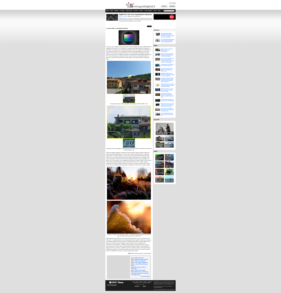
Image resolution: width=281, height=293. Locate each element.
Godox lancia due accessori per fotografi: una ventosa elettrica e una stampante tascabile (167, 55)
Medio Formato (129, 10)
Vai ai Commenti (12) (145, 276)
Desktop (137, 286)
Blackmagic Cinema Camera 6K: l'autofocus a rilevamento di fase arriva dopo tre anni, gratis (167, 105)
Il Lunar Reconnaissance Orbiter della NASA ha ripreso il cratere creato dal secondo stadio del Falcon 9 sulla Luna (167, 80)
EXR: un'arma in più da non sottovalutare (141, 253)
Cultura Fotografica (148, 10)
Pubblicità (150, 281)
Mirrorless (116, 10)
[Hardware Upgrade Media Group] (112, 286)
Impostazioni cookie (146, 282)
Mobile (144, 286)
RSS (140, 282)
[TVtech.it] (120, 283)
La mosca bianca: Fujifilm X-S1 (141, 262)
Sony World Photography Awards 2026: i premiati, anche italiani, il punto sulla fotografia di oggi (167, 40)
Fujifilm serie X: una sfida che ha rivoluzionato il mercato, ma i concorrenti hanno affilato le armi (140, 273)
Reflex (111, 10)
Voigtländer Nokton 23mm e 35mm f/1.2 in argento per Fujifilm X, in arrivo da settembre (167, 74)
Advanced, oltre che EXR (139, 270)
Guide (155, 10)
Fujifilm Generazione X (139, 257)
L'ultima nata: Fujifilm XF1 (139, 261)
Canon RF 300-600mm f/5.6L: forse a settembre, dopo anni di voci (167, 114)
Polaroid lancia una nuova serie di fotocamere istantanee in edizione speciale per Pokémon (167, 85)
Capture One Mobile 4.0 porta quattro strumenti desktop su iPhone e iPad (167, 70)
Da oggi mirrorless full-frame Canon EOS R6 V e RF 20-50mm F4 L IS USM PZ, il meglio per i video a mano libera (167, 35)
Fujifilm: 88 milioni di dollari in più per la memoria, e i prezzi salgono (167, 100)
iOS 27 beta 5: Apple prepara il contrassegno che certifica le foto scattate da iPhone (167, 109)
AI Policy (145, 281)
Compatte (122, 10)
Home (107, 10)
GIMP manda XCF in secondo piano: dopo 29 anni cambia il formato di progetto (167, 90)
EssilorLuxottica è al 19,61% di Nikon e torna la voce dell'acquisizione (167, 50)
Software (141, 10)
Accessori (136, 10)
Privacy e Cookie (139, 281)
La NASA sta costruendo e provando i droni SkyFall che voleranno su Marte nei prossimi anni (167, 95)
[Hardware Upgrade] (113, 283)
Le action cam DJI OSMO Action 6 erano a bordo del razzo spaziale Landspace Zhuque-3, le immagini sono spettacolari (167, 60)
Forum (159, 10)
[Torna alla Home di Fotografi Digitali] (140, 7)
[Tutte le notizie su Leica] (165, 19)
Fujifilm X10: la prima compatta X (141, 259)
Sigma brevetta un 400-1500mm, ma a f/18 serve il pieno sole (167, 65)
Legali (133, 281)
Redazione (136, 282)
